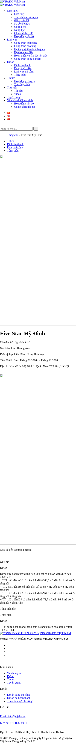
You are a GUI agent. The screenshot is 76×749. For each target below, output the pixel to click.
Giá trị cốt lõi (21, 20)
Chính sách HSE (23, 33)
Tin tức (11, 77)
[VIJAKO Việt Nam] (12, 1)
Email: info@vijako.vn (12, 716)
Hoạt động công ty (24, 81)
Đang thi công (15, 147)
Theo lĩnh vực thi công (20, 701)
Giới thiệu (12, 10)
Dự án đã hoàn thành (19, 697)
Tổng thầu (20, 74)
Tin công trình (22, 84)
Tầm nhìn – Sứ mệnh (26, 17)
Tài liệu (18, 90)
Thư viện (12, 87)
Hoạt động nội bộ (24, 36)
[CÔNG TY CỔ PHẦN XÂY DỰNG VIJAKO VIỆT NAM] (35, 633)
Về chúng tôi (14, 673)
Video (17, 93)
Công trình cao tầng (25, 45)
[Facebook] (0, 555)
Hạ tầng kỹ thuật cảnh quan (29, 49)
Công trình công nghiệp (27, 58)
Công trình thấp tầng (25, 42)
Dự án (10, 61)
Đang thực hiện (22, 68)
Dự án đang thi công (18, 694)
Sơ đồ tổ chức (22, 23)
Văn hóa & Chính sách (20, 100)
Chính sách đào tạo (25, 106)
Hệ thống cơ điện (23, 52)
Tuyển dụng (14, 97)
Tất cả (10, 141)
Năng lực (19, 29)
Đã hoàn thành (22, 65)
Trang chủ (12, 134)
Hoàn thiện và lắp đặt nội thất (30, 55)
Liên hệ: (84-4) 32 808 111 (15, 722)
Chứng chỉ (20, 26)
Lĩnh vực (12, 39)
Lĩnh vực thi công (24, 71)
